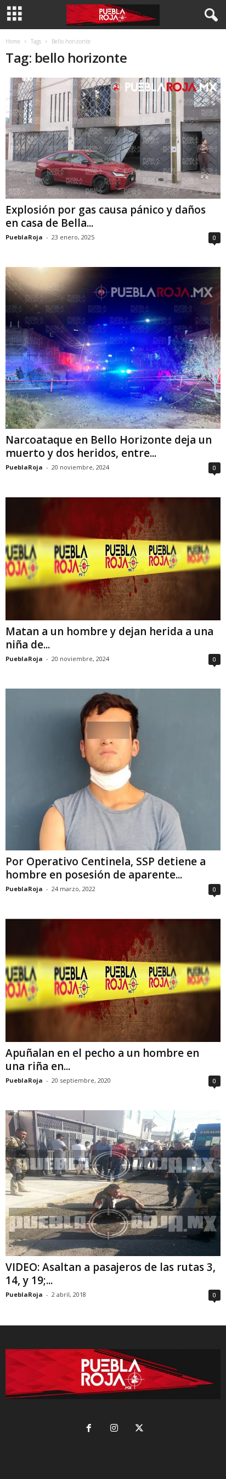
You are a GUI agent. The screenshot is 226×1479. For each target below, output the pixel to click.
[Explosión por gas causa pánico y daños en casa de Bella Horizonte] (113, 138)
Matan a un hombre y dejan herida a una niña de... (109, 638)
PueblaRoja (24, 237)
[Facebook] (88, 1429)
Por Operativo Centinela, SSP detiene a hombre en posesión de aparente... (105, 868)
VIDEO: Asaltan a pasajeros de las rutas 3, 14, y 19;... (110, 1273)
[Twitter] (138, 1429)
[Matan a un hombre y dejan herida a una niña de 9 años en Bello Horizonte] (113, 558)
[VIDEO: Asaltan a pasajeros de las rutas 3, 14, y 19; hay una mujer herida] (113, 1183)
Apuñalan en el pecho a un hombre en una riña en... (102, 1059)
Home (12, 41)
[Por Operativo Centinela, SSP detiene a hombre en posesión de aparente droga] (113, 769)
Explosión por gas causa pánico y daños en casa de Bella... (105, 216)
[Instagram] (114, 1429)
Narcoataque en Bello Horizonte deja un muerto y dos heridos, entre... (108, 446)
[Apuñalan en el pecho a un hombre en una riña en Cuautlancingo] (113, 980)
